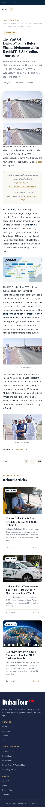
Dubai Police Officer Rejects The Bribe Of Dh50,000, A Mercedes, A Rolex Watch (22, 590)
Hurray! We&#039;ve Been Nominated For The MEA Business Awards (21, 655)
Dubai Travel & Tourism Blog (13, 765)
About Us (6, 781)
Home (5, 20)
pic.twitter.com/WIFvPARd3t (22, 186)
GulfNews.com (21, 449)
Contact (13, 2)
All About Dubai (8, 752)
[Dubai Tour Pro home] (4, 9)
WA (39, 461)
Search (5, 740)
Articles (5, 736)
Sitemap (5, 794)
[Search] (11, 9)
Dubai (39, 162)
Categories (6, 731)
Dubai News (14, 20)
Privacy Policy (8, 790)
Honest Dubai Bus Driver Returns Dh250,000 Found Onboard (21, 521)
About (5, 2)
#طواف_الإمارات (21, 182)
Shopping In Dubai (9, 770)
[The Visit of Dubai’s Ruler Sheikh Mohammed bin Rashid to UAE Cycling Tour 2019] (22, 134)
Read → (36, 548)
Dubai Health (7, 756)
